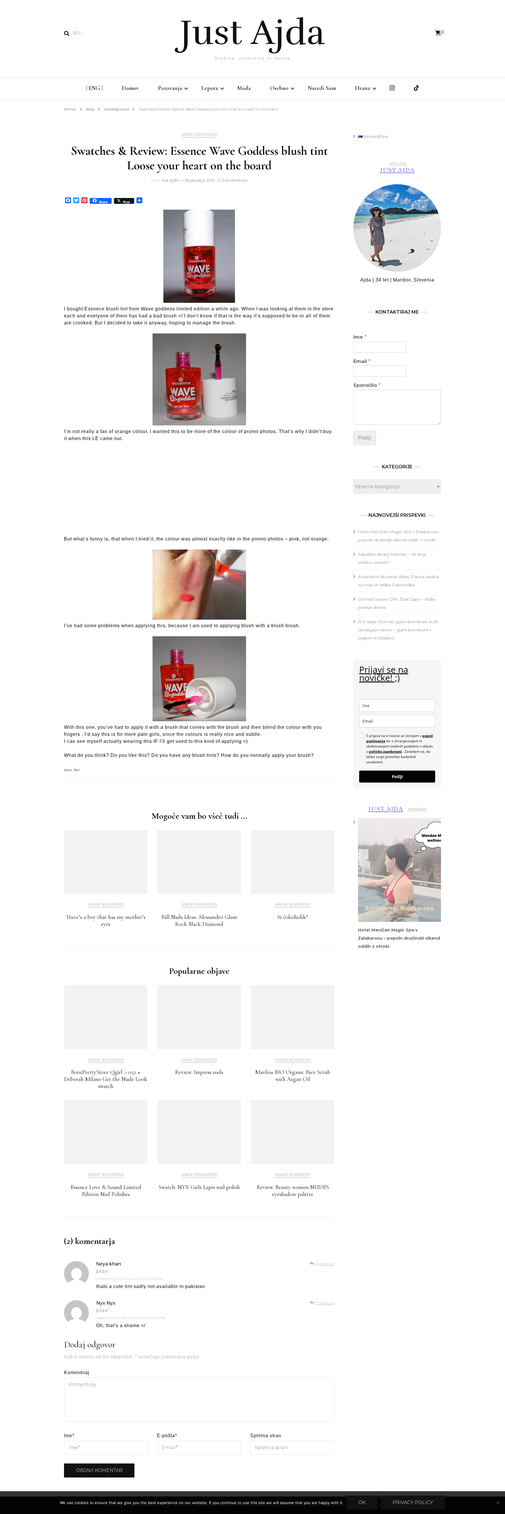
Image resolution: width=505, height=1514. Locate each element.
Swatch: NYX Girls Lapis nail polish (199, 1187)
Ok (362, 1502)
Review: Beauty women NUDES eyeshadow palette (293, 1191)
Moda (244, 88)
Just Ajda (252, 32)
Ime (69, 1435)
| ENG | (94, 88)
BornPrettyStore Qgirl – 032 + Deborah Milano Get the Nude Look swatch (105, 1079)
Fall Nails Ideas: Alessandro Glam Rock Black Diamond (199, 921)
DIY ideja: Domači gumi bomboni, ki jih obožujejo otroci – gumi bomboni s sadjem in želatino (398, 630)
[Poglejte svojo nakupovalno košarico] (438, 33)
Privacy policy (412, 1502)
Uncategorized (199, 134)
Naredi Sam (322, 88)
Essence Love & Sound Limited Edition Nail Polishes (105, 1191)
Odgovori (325, 1263)
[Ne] (498, 1503)
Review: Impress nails (199, 1072)
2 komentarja (235, 180)
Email (362, 361)
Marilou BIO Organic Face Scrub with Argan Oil (292, 1076)
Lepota (209, 88)
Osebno (279, 88)
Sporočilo (367, 385)
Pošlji (364, 438)
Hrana (362, 88)
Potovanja (170, 88)
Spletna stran (265, 1435)
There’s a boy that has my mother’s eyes (106, 921)
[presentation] (399, 870)
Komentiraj (76, 1372)
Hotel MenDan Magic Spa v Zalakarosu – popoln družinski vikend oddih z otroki (399, 938)
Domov (130, 88)
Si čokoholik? (292, 917)
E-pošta (167, 1435)
